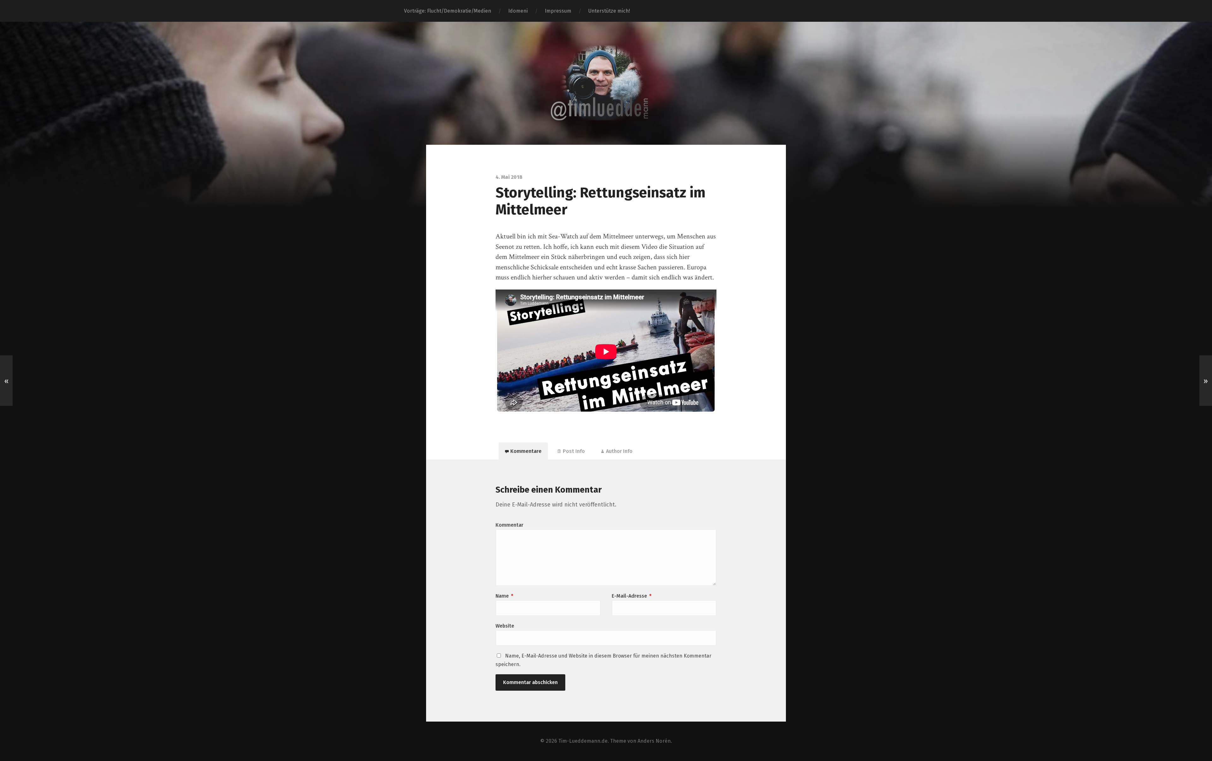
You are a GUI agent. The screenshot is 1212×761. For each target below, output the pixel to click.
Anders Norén (654, 741)
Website (505, 626)
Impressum (558, 11)
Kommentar (509, 525)
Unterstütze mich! (609, 11)
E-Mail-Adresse (631, 596)
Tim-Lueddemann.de (583, 741)
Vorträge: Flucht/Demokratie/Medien (447, 11)
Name (504, 596)
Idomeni (518, 11)
